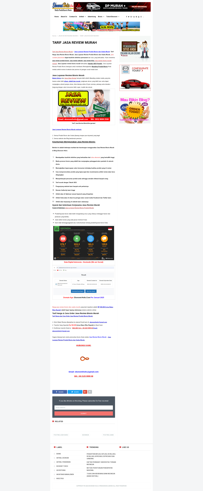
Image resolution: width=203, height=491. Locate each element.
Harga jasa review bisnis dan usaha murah (66, 307)
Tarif (62, 51)
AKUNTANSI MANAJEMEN (65, 474)
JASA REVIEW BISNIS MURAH (68, 36)
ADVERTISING (61, 470)
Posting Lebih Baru (61, 435)
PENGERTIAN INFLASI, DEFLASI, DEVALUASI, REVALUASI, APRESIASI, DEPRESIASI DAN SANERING (101, 456)
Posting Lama (108, 435)
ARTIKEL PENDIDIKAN (63, 462)
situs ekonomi (95, 157)
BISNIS (58, 454)
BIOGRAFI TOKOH (62, 466)
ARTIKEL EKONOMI (62, 458)
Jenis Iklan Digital (70, 78)
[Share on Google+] (85, 392)
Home (54, 36)
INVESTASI (60, 478)
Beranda (85, 435)
